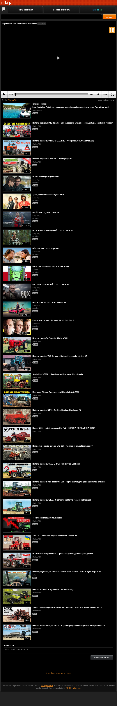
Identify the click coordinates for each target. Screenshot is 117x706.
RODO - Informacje (74, 688)
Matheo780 (13, 100)
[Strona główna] (8, 3)
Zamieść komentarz (101, 657)
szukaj (109, 17)
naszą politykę (47, 686)
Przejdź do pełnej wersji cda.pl (58, 673)
